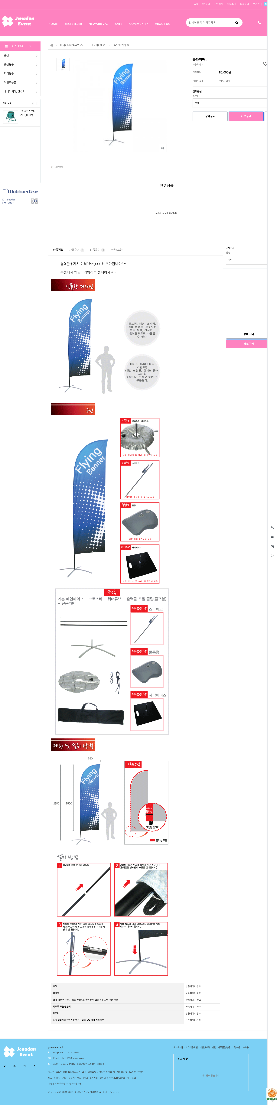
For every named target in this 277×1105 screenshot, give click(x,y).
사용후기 (231, 4)
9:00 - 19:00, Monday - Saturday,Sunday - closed (78, 1064)
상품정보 (58, 250)
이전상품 (59, 167)
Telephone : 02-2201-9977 (66, 1052)
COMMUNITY (138, 23)
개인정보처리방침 (208, 1047)
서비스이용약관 (190, 1047)
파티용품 (9, 73)
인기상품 (7, 103)
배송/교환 (116, 250)
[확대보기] (163, 148)
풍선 (6, 55)
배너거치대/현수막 (14, 91)
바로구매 (246, 116)
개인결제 (218, 4)
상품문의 (244, 4)
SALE (118, 23)
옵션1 (195, 96)
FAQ (195, 4)
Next (36, 103)
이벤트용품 (10, 82)
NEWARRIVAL (98, 23)
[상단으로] (272, 1100)
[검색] (237, 22)
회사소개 (177, 1047)
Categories (21, 46)
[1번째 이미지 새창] (63, 64)
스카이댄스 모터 (27, 111)
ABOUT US (162, 23)
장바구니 (210, 116)
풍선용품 (9, 64)
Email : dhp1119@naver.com (68, 1058)
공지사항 (182, 1059)
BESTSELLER (73, 23)
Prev (33, 103)
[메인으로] (52, 45)
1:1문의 (206, 4)
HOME (53, 23)
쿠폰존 (256, 4)
